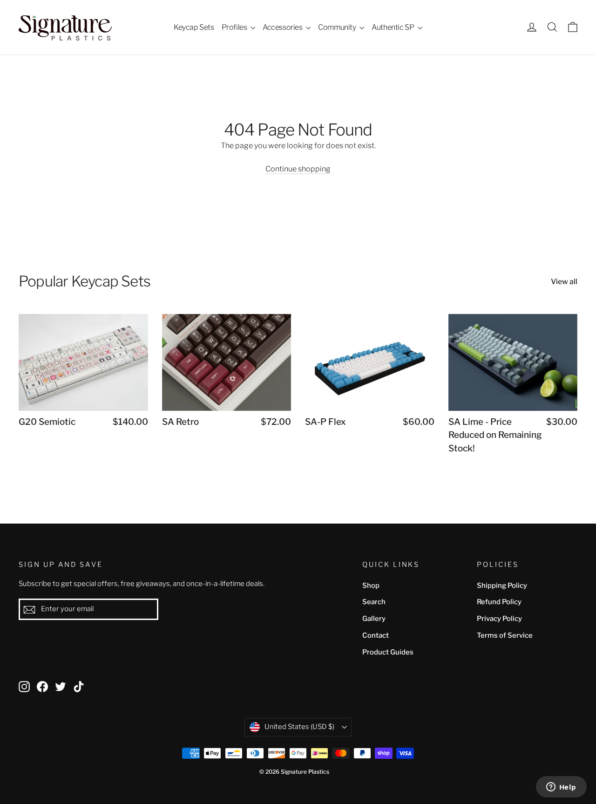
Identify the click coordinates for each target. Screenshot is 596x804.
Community (337, 27)
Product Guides (387, 652)
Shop (370, 585)
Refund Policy (499, 602)
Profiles (235, 27)
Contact (375, 635)
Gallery (374, 618)
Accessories (283, 27)
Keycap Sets (194, 27)
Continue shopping (298, 168)
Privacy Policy (499, 618)
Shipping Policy (502, 585)
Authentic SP (393, 27)
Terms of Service (505, 635)
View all (564, 281)
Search (374, 602)
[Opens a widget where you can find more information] (561, 787)
